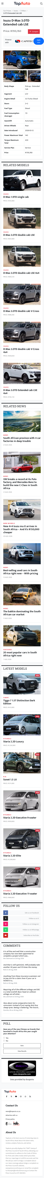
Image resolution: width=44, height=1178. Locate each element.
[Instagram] (20, 1096)
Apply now (38, 41)
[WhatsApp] (25, 1096)
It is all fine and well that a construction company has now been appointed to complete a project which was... (19, 954)
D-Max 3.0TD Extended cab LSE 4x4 (20, 391)
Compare (35, 31)
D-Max (23, 11)
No (7, 1040)
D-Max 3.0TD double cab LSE (19, 235)
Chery (6, 697)
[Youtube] (16, 1096)
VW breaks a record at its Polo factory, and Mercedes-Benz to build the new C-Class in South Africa (20, 483)
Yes (7, 1038)
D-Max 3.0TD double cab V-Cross (21, 311)
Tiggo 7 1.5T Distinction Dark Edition (19, 702)
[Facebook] (6, 1096)
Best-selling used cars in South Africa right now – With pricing (20, 572)
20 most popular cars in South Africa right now (20, 654)
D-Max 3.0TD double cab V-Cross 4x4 (21, 350)
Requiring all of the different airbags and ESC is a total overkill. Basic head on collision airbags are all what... (21, 992)
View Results (22, 1051)
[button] (41, 4)
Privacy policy (10, 1119)
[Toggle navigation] (2, 4)
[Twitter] (11, 1096)
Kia (4, 776)
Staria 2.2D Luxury (13, 742)
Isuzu (16, 11)
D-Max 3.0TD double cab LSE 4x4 (21, 273)
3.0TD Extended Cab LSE (12, 13)
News (5, 435)
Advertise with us (11, 1115)
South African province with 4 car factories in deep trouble (22, 439)
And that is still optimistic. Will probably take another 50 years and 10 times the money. (21, 966)
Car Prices (7, 11)
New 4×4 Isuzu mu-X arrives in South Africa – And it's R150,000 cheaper (21, 529)
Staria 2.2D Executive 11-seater (20, 894)
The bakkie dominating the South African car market (22, 613)
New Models (9, 523)
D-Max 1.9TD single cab (16, 197)
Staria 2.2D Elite (12, 856)
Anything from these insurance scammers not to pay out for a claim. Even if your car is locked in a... (21, 978)
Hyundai (7, 738)
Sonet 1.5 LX (10, 780)
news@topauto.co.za (13, 1111)
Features (7, 649)
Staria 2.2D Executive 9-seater (19, 818)
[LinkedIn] (30, 1096)
